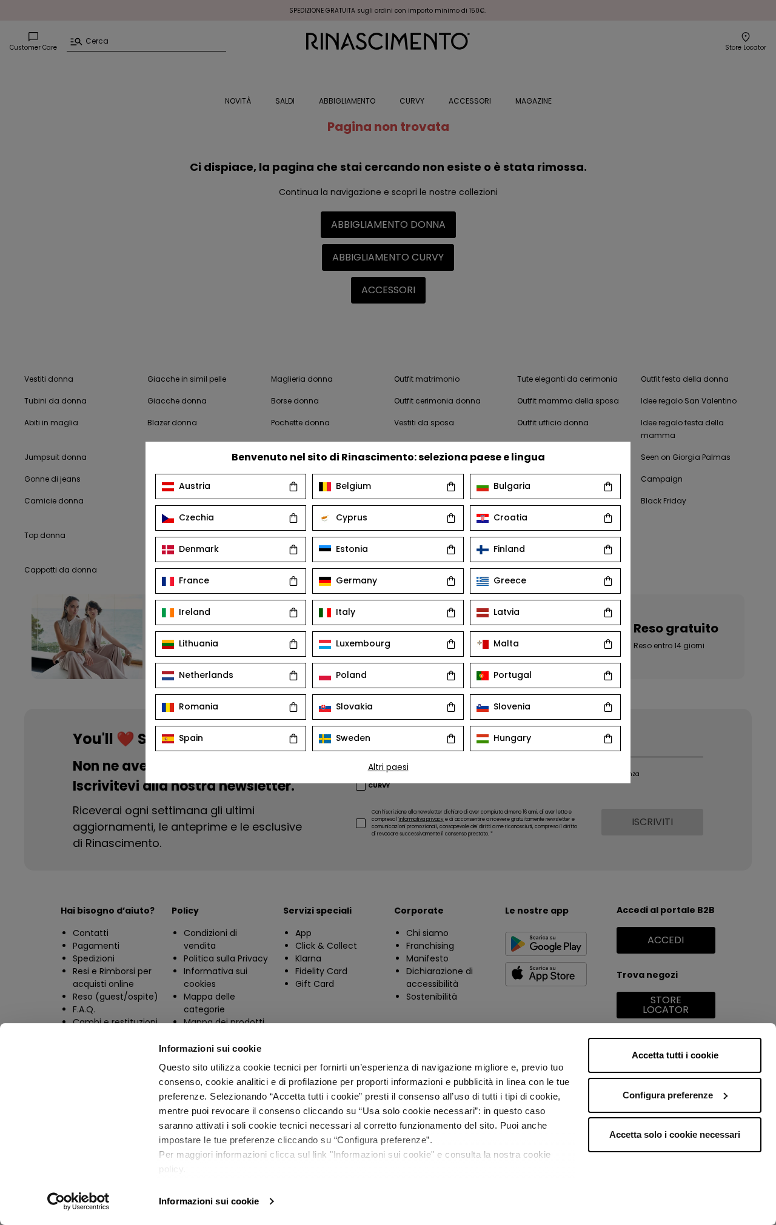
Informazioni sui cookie (209, 1201)
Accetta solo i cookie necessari (674, 1134)
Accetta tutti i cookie (675, 1055)
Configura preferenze (668, 1095)
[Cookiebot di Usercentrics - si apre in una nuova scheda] (78, 1201)
